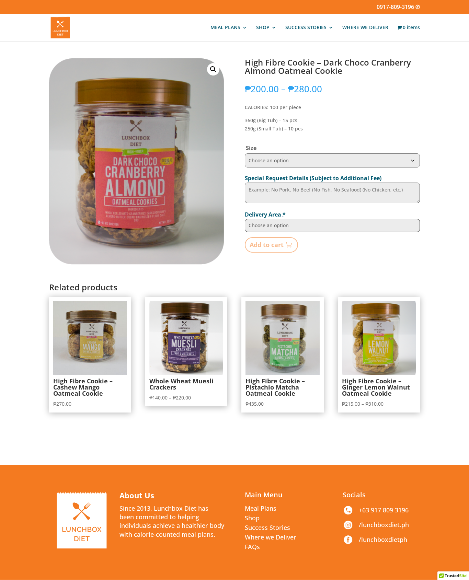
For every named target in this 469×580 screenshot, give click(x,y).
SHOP (263, 28)
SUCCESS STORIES (306, 28)
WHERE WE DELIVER (365, 28)
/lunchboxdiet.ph (384, 525)
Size (251, 148)
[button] (213, 69)
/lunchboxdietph (383, 539)
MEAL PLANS (225, 28)
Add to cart (267, 245)
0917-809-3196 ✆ (398, 7)
